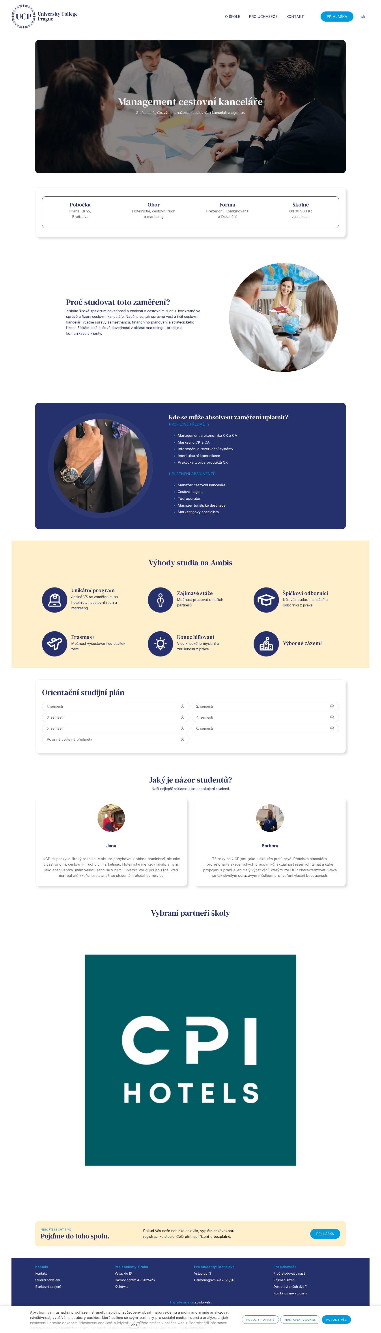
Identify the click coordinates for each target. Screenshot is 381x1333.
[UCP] (44, 16)
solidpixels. (203, 1302)
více (134, 1325)
